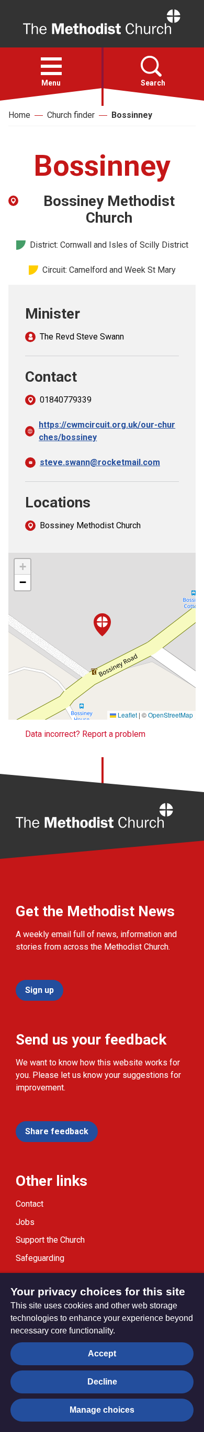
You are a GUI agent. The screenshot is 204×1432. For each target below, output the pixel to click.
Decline (102, 1381)
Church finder (71, 115)
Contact (29, 1204)
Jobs (25, 1222)
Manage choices (102, 1409)
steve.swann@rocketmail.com (100, 462)
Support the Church (50, 1240)
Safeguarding (40, 1258)
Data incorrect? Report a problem (85, 734)
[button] (51, 66)
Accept (102, 1353)
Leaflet (126, 714)
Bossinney (131, 115)
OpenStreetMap (170, 714)
